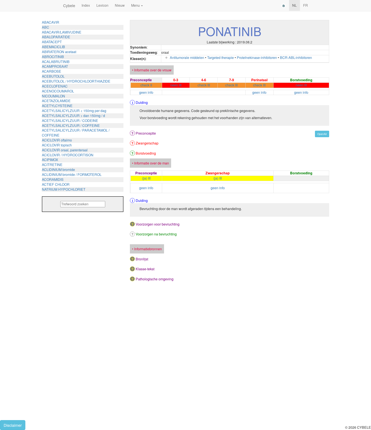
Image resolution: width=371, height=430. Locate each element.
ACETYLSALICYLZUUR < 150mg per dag (74, 110)
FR (305, 5)
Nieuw (120, 5)
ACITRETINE (52, 164)
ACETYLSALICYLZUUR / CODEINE (70, 120)
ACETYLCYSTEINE (57, 105)
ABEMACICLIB (53, 46)
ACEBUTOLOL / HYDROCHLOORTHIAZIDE (76, 81)
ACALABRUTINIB (56, 61)
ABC (45, 27)
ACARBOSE (51, 71)
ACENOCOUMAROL (58, 91)
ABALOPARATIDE (56, 36)
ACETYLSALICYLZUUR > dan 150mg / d (73, 115)
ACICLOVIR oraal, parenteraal (65, 149)
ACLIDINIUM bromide (58, 169)
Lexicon (102, 5)
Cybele (69, 5)
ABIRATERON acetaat (59, 51)
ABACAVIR (50, 22)
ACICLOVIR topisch (57, 145)
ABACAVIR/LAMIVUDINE (61, 32)
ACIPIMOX (50, 159)
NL (294, 5)
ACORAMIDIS (53, 179)
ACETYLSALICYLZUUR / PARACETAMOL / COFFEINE (75, 133)
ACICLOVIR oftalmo (57, 140)
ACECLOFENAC (55, 86)
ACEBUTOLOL (53, 76)
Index (86, 5)
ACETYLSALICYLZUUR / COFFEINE (71, 125)
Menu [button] (136, 5)
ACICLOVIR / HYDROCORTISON (67, 154)
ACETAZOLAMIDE (56, 100)
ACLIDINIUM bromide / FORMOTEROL (72, 174)
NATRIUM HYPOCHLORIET (63, 189)
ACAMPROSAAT (55, 66)
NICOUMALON (53, 96)
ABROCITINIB (53, 56)
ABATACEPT (52, 41)
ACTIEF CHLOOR (56, 184)
